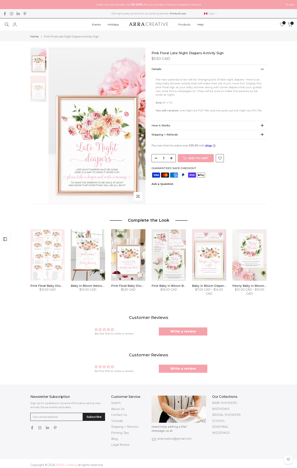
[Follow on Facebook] (5, 13)
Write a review (183, 331)
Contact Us (119, 415)
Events (96, 24)
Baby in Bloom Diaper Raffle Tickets (218, 286)
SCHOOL (218, 421)
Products (184, 24)
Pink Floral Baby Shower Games (53, 286)
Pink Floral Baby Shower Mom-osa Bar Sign (143, 286)
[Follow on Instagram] (11, 13)
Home (34, 36)
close (8, 4)
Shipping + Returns (124, 427)
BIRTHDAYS (221, 409)
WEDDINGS (221, 433)
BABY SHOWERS (224, 403)
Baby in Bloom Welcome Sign (92, 286)
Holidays (113, 24)
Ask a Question (162, 183)
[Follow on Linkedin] (18, 13)
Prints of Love (178, 13)
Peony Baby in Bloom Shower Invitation (261, 286)
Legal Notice (120, 445)
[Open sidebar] (5, 239)
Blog (114, 439)
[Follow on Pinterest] (25, 13)
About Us (117, 409)
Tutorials (117, 421)
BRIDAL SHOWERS (226, 415)
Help (200, 24)
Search (116, 403)
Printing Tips (120, 433)
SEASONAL (220, 427)
